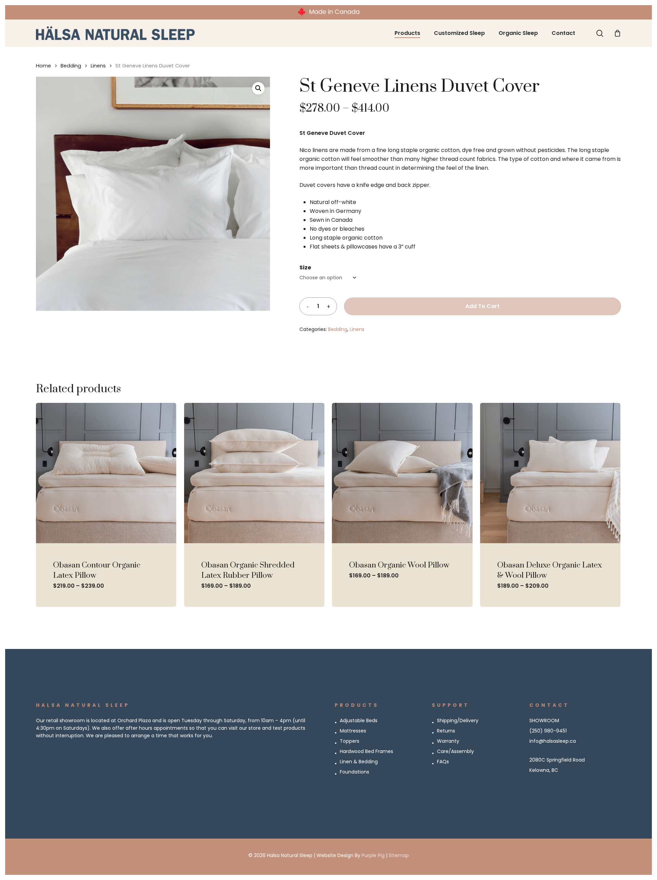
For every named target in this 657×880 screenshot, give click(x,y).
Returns (446, 730)
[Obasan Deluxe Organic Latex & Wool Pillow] (550, 473)
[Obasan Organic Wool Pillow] (402, 473)
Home (43, 65)
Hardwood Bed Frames (366, 751)
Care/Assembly (455, 751)
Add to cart (482, 306)
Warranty (448, 741)
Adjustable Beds (358, 720)
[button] (258, 88)
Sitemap (399, 855)
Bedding (71, 65)
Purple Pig (373, 855)
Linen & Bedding (359, 761)
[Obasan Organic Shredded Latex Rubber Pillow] (254, 473)
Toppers (349, 741)
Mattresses (353, 730)
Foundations (354, 771)
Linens (98, 65)
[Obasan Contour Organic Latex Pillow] (106, 473)
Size (305, 267)
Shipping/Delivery (457, 720)
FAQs (443, 761)
